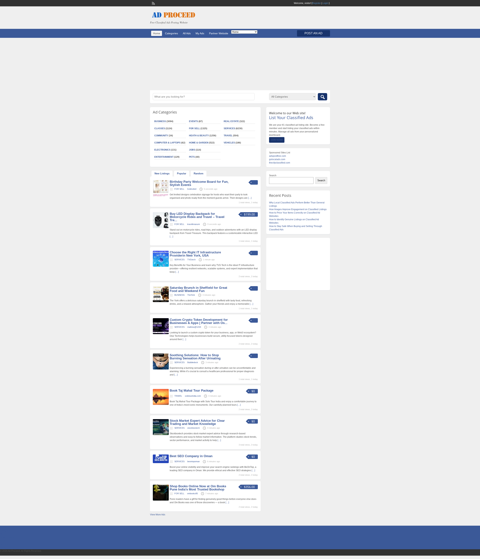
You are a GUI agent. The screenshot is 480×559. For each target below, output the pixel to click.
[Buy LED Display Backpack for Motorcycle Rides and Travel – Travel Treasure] (161, 227)
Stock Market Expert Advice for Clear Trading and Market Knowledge (197, 422)
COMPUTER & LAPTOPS (167, 142)
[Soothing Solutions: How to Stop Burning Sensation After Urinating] (161, 368)
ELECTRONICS (162, 150)
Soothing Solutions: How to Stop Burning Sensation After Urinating (195, 356)
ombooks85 (192, 493)
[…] (249, 198)
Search (272, 175)
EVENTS (193, 121)
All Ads (187, 33)
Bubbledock (192, 362)
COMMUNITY (161, 135)
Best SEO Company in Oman (191, 456)
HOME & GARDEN (198, 142)
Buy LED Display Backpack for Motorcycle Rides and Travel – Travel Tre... (197, 217)
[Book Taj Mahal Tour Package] (161, 404)
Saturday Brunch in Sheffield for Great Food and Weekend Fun (198, 289)
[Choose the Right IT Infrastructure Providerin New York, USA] (161, 266)
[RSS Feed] (153, 2)
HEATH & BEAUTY (199, 135)
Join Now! (277, 140)
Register (316, 3)
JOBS (192, 150)
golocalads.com (277, 159)
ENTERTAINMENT (163, 157)
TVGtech (191, 259)
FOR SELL (194, 128)
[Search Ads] (322, 96)
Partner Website (218, 33)
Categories (171, 33)
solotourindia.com (193, 396)
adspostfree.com (277, 156)
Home (156, 33)
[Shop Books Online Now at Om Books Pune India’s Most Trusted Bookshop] (161, 500)
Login (325, 3)
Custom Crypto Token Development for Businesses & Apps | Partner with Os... (199, 321)
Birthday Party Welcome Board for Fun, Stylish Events (199, 183)
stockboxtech (193, 428)
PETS (192, 157)
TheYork (191, 295)
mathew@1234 (194, 327)
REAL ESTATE (231, 121)
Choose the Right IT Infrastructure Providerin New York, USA (195, 254)
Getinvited (191, 189)
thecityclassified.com (279, 162)
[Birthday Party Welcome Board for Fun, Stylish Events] (161, 195)
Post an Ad (313, 33)
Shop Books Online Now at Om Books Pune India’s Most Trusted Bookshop (198, 487)
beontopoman (193, 461)
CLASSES (159, 128)
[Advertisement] (240, 64)
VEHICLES (229, 142)
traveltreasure (193, 224)
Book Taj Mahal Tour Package (191, 390)
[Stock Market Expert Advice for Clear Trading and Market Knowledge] (161, 434)
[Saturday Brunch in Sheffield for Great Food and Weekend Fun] (161, 301)
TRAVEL (228, 135)
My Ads (200, 33)
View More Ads (157, 514)
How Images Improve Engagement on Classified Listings (298, 209)
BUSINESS (160, 121)
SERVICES (229, 128)
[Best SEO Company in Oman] (161, 462)
